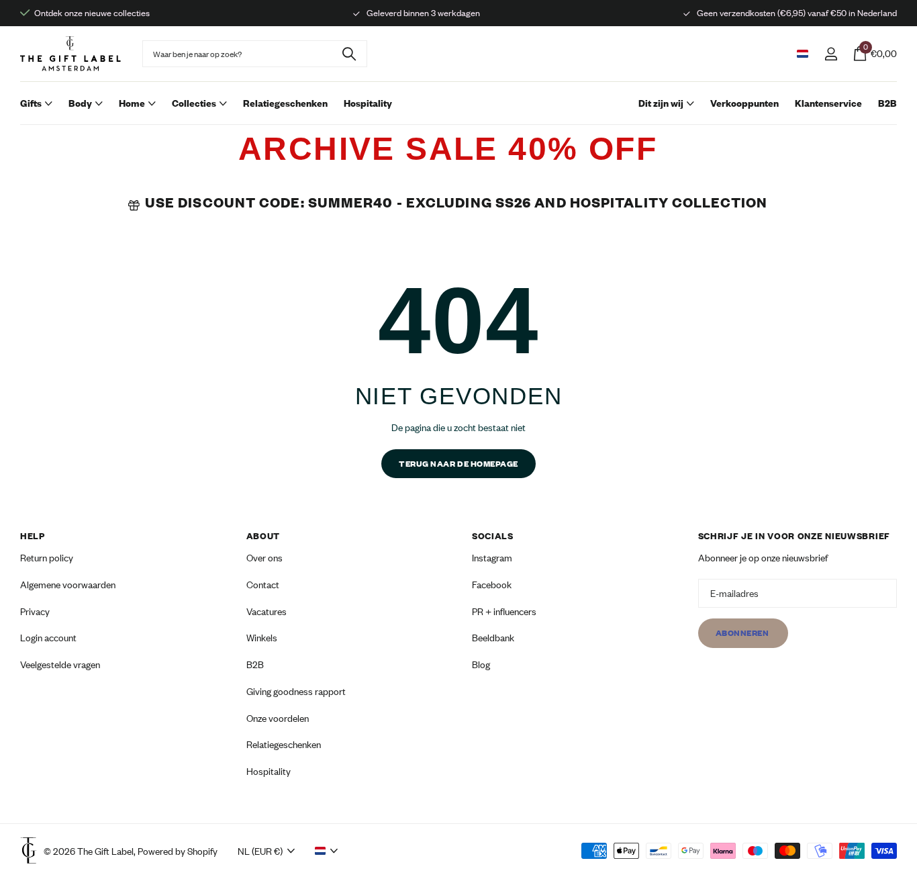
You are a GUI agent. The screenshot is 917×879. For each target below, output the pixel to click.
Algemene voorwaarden (67, 584)
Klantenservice (828, 103)
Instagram (492, 557)
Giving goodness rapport (296, 691)
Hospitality (368, 103)
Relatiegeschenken (285, 103)
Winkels (261, 638)
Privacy (35, 611)
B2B (887, 103)
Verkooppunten (744, 103)
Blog (481, 664)
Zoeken (348, 53)
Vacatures (266, 611)
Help (32, 536)
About (263, 536)
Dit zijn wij (660, 103)
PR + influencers (504, 611)
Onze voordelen (277, 718)
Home (132, 103)
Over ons (264, 557)
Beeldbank (493, 638)
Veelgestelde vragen (60, 664)
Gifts (31, 103)
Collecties (194, 103)
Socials (493, 536)
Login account (48, 638)
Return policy (46, 557)
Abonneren (743, 633)
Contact (262, 584)
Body (80, 103)
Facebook (492, 584)
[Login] (830, 54)
